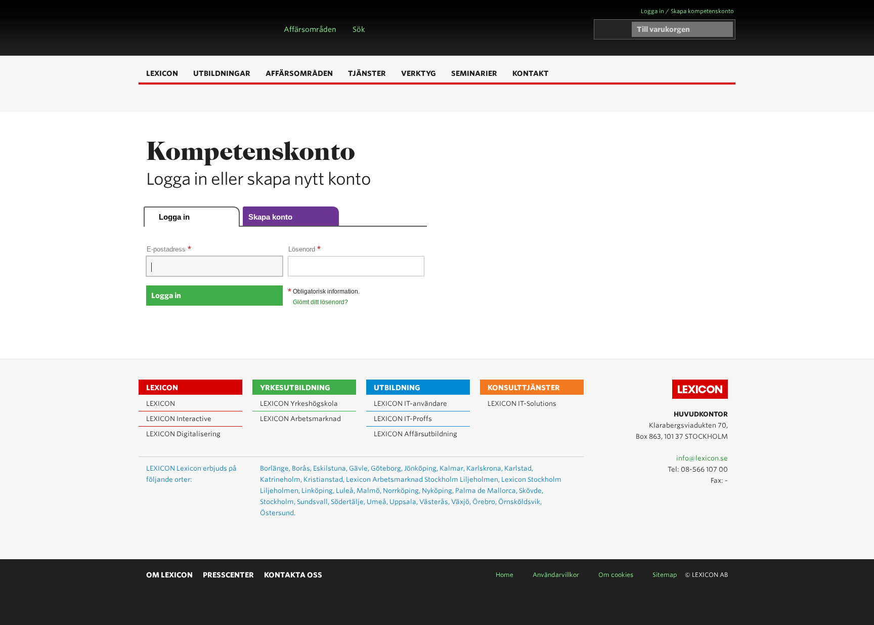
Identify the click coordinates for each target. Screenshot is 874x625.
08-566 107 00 (704, 469)
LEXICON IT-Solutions (522, 403)
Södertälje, (348, 502)
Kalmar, (452, 468)
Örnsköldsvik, (520, 502)
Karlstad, (518, 468)
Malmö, (369, 490)
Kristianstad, (323, 479)
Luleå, (345, 490)
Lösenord (304, 249)
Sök (359, 29)
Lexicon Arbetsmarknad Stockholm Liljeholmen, (423, 479)
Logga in (174, 217)
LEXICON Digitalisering (183, 434)
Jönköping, (421, 468)
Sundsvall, (313, 502)
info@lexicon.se (702, 458)
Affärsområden (310, 29)
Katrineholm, (281, 479)
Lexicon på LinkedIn (704, 503)
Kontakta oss (293, 575)
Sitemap (664, 574)
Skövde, (531, 490)
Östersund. (277, 513)
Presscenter (228, 575)
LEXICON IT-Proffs (403, 419)
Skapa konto (270, 217)
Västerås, (434, 502)
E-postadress (169, 249)
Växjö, (461, 502)
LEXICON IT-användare (410, 403)
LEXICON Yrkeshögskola (299, 403)
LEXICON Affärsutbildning (415, 434)
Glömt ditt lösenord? (320, 302)
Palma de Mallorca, (486, 490)
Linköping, (317, 490)
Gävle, (359, 468)
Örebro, (484, 502)
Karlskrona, (484, 468)
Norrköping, (401, 490)
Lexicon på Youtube (690, 503)
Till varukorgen (663, 29)
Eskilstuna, (330, 468)
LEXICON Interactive (178, 419)
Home (504, 574)
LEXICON (197, 28)
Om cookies (615, 574)
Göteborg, (387, 468)
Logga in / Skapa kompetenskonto (687, 11)
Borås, (302, 468)
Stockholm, (277, 502)
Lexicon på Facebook (719, 503)
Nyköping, (438, 490)
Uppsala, (403, 502)
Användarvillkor (556, 574)
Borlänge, (275, 468)
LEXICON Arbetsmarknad (300, 419)
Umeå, (377, 502)
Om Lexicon (169, 575)
